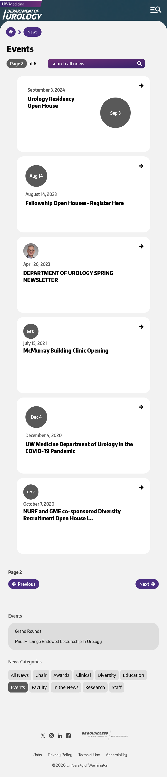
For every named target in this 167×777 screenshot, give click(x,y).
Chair (41, 675)
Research (95, 687)
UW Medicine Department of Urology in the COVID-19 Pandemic (52, 401)
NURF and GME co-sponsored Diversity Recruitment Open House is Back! (56, 481)
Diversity (107, 675)
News (32, 32)
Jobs (37, 755)
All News (20, 675)
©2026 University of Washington (80, 766)
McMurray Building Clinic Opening (36, 320)
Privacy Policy (60, 755)
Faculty (39, 687)
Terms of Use (89, 755)
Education (133, 675)
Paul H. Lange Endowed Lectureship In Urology (58, 641)
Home (10, 34)
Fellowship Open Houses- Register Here (39, 160)
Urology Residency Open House (35, 79)
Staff (117, 687)
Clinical (83, 675)
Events (18, 687)
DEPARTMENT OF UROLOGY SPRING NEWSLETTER (44, 240)
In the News (65, 687)
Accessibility (116, 755)
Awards (61, 675)
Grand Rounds (28, 631)
